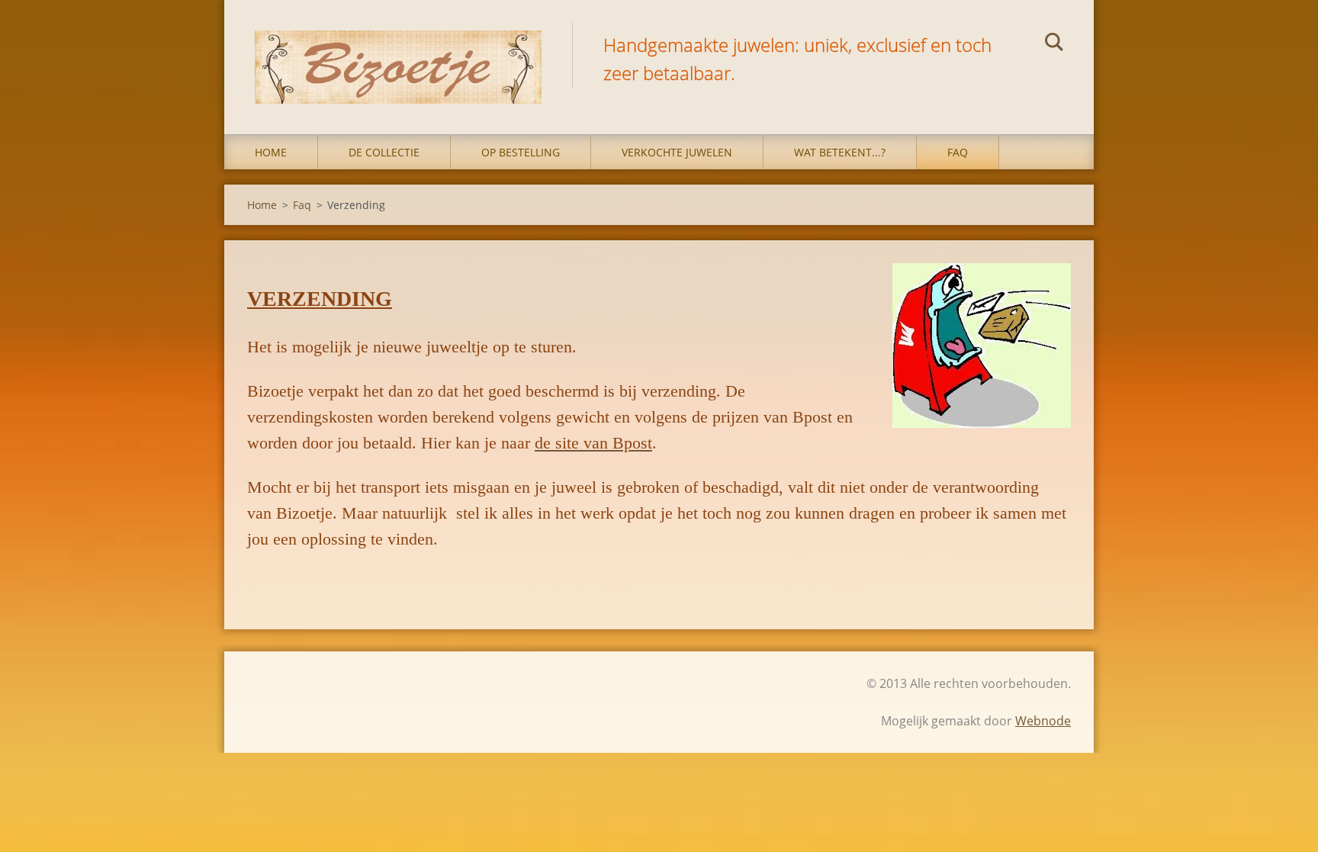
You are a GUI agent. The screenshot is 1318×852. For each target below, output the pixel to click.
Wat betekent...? (840, 152)
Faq (957, 152)
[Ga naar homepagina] (398, 52)
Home (271, 152)
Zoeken (1054, 44)
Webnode (1043, 720)
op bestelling (520, 152)
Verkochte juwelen (677, 152)
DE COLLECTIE (384, 152)
